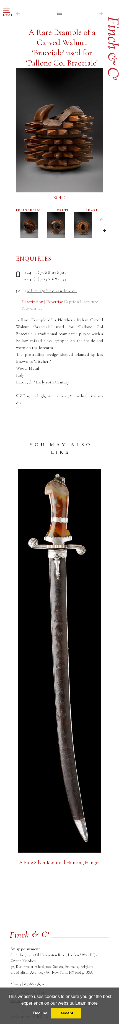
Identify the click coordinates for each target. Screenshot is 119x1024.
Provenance (32, 308)
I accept (65, 1013)
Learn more (86, 1003)
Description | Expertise (42, 301)
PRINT (63, 210)
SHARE (92, 210)
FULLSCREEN (28, 210)
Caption (71, 301)
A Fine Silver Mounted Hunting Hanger (59, 862)
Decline (40, 1013)
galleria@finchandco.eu (50, 291)
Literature (89, 301)
